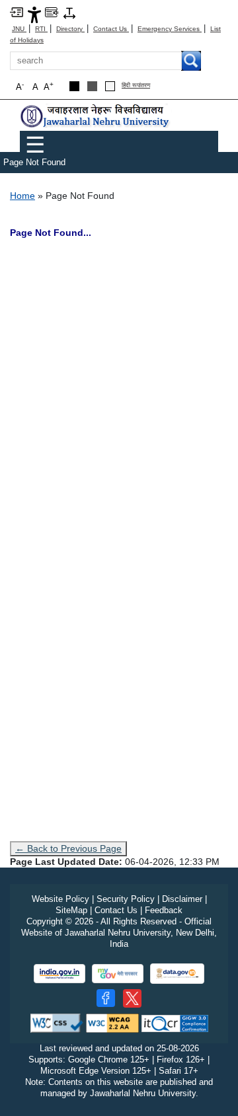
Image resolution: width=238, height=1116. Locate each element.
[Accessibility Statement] (34, 14)
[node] (96, 116)
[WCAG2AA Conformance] (112, 1022)
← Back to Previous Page (68, 848)
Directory (70, 28)
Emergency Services (170, 28)
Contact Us (111, 28)
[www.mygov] (117, 973)
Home (22, 195)
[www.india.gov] (59, 973)
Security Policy (126, 899)
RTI (41, 28)
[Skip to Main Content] (16, 12)
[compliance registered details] (174, 1022)
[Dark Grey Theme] (92, 86)
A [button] (49, 86)
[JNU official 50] (132, 998)
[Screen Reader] (51, 12)
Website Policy (60, 899)
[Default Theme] (110, 86)
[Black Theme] (74, 86)
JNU (19, 28)
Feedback (163, 910)
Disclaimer (182, 899)
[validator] (56, 1022)
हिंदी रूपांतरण (136, 86)
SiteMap (71, 910)
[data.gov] (177, 973)
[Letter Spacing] (69, 12)
